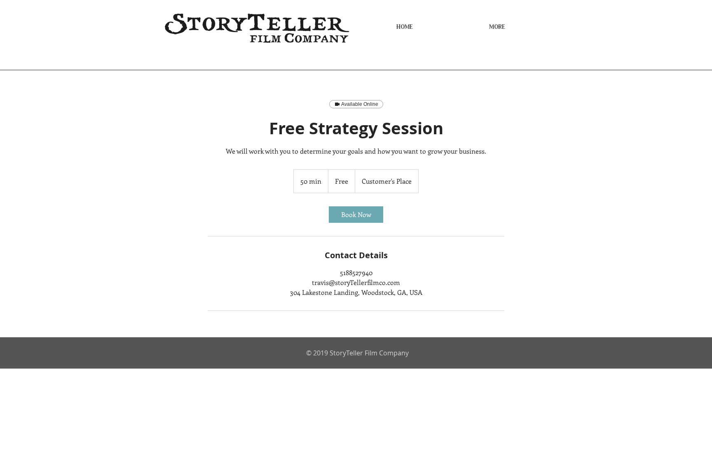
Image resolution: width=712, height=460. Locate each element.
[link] (356, 214)
